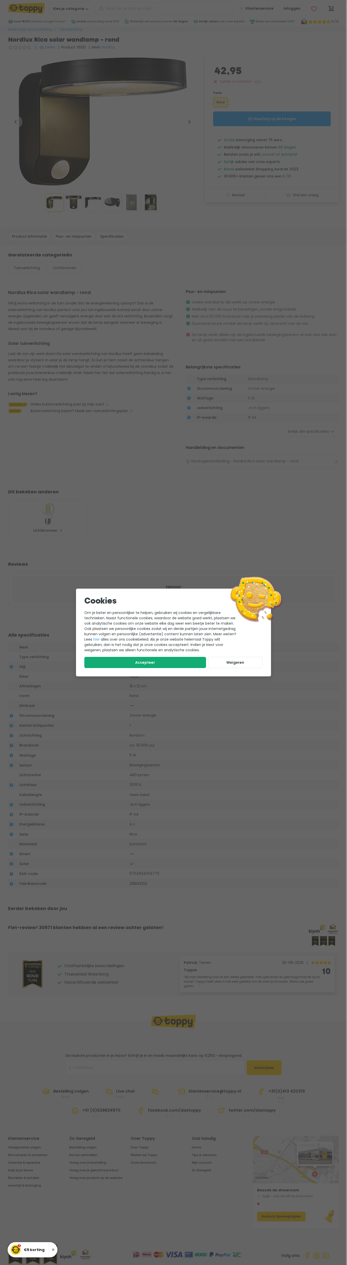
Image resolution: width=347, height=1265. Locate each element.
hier (96, 639)
